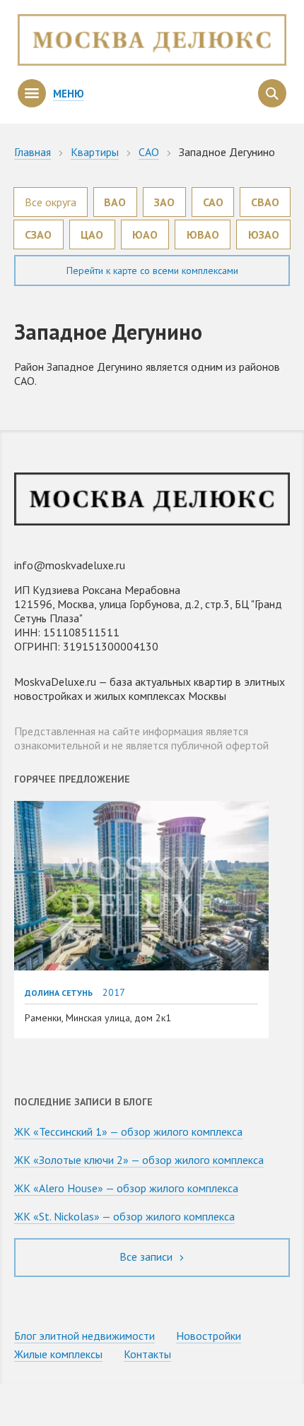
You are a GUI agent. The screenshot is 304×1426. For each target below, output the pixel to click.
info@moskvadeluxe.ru (69, 565)
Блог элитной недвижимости (84, 1336)
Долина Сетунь (59, 992)
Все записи (147, 1256)
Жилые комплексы (58, 1354)
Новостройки (208, 1336)
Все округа (50, 202)
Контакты (147, 1354)
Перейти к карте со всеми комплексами (152, 270)
